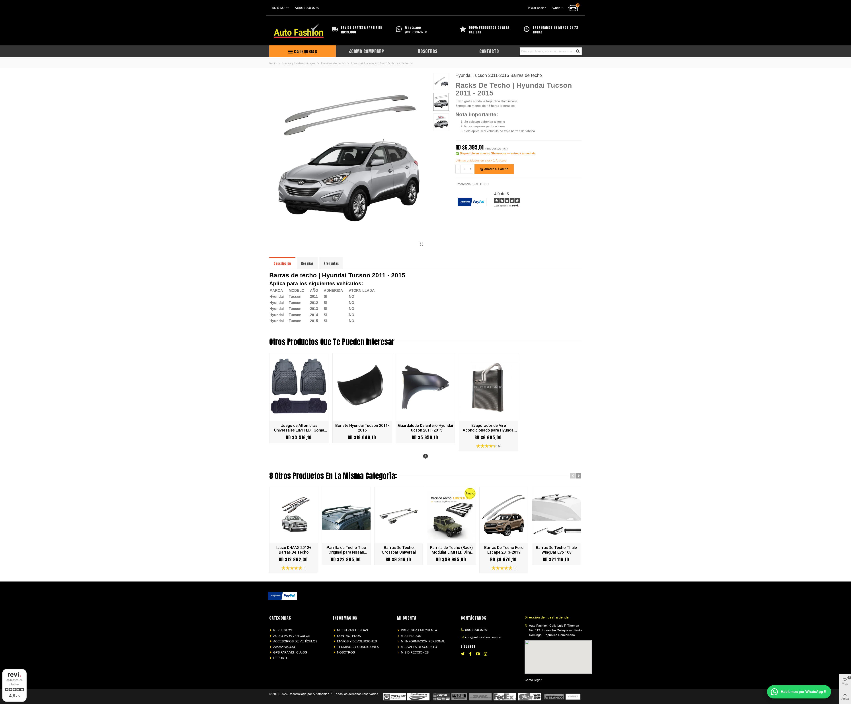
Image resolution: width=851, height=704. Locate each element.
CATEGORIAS (305, 51)
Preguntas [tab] (331, 263)
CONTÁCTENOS (349, 636)
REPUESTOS (282, 630)
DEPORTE (280, 658)
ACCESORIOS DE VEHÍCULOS (295, 641)
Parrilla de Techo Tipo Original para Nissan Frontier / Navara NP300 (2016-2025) (346, 549)
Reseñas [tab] (307, 263)
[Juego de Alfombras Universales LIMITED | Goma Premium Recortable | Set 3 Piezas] (299, 387)
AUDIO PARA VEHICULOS (291, 636)
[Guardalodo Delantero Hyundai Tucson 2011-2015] (425, 387)
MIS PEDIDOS (411, 636)
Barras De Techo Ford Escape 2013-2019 (503, 549)
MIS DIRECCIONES (415, 652)
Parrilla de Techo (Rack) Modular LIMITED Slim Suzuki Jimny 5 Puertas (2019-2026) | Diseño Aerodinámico (451, 549)
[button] (573, 475)
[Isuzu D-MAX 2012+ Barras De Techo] (293, 515)
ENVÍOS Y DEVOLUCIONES (357, 641)
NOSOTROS (346, 652)
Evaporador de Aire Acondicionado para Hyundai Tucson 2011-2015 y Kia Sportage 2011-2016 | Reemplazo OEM (488, 427)
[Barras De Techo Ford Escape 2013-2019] (504, 515)
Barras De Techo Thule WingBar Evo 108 (556, 549)
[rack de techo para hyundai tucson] (349, 247)
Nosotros (427, 51)
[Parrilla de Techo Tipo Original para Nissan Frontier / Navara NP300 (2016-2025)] (346, 515)
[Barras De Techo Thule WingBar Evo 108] (556, 515)
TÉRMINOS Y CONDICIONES (358, 647)
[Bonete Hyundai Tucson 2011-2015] (362, 387)
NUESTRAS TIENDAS (352, 630)
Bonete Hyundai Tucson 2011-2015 (362, 427)
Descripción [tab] (282, 263)
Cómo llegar (533, 680)
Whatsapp (413, 27)
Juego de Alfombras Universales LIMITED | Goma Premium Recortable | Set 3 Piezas (299, 427)
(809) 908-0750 (476, 630)
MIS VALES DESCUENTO (419, 647)
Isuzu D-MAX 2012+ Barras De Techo (293, 549)
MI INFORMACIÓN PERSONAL (423, 641)
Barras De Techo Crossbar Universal (399, 549)
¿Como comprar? (366, 51)
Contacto (489, 51)
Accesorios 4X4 (284, 647)
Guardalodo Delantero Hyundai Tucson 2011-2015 (425, 427)
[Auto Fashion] (298, 30)
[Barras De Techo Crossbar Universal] (399, 515)
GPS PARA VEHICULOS (290, 652)
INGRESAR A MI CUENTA (419, 630)
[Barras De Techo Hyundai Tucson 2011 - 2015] (421, 244)
